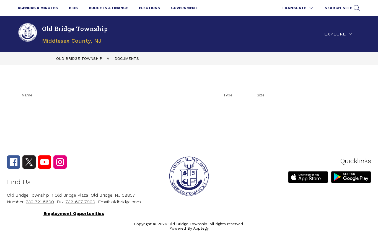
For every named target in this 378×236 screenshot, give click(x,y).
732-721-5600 (40, 201)
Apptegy (201, 228)
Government (184, 8)
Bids (73, 8)
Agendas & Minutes (38, 8)
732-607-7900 (80, 201)
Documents (127, 58)
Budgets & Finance (108, 8)
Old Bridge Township (79, 58)
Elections (149, 8)
